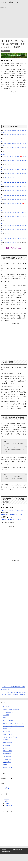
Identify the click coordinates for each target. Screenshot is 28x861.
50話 (13, 134)
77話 (10, 147)
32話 (10, 173)
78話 (13, 147)
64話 (23, 186)
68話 (13, 143)
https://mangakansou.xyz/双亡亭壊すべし (12, 519)
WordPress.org (8, 805)
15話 (15, 212)
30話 (5, 173)
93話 (3, 154)
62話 (20, 139)
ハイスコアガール (7, 734)
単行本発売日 (6, 745)
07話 (15, 160)
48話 (8, 134)
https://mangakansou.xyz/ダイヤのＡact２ (12, 510)
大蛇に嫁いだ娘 (7, 756)
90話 (20, 199)
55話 (23, 182)
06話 (13, 160)
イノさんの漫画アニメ (9, 2)
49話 (10, 134)
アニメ (4, 717)
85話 (8, 199)
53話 (20, 134)
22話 (8, 169)
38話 (8, 130)
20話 (5, 216)
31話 (8, 173)
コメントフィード (9, 803)
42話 (18, 130)
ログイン (6, 799)
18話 (23, 212)
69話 (15, 143)
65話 (5, 143)
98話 (15, 156)
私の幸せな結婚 (7, 759)
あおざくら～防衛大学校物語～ (11, 709)
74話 (3, 145)
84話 (5, 199)
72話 (23, 143)
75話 (5, 147)
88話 (15, 199)
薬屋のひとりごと (7, 767)
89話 (18, 199)
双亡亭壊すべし (7, 748)
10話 (23, 160)
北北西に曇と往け (7, 742)
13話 (10, 212)
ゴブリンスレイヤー (8, 720)
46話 (3, 132)
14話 (13, 212)
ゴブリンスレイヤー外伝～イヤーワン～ (13, 723)
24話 (13, 169)
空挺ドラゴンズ (7, 762)
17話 (20, 212)
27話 (20, 169)
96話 (10, 156)
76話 (8, 147)
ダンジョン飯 (6, 731)
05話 (10, 160)
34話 (15, 173)
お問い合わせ (8, 788)
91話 (23, 199)
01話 (23, 156)
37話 (5, 130)
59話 (13, 139)
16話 (18, 212)
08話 (18, 160)
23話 (10, 169)
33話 (13, 173)
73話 (23, 190)
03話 (5, 160)
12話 (8, 212)
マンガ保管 (6, 740)
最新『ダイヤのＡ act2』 (14, 248)
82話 (23, 147)
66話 (8, 143)
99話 (18, 156)
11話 (5, 212)
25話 (15, 169)
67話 (10, 143)
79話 (15, 147)
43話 (20, 130)
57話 (8, 139)
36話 (20, 173)
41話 (15, 130)
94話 (5, 156)
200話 (23, 203)
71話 (20, 143)
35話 (18, 173)
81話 (20, 147)
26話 (18, 169)
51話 (15, 134)
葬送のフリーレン (7, 764)
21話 (5, 169)
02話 (5, 208)
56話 (5, 139)
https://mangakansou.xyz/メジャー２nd (11, 514)
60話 (15, 139)
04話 (8, 160)
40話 (13, 130)
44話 (23, 130)
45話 (20, 177)
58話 (10, 139)
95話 (8, 156)
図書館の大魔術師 (7, 751)
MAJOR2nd (6, 706)
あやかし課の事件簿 (8, 712)
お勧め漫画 (6, 715)
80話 (18, 147)
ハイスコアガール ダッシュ (10, 737)
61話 (18, 139)
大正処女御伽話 (7, 753)
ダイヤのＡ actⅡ (6, 50)
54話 (23, 134)
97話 (13, 156)
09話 (20, 160)
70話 (18, 143)
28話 (23, 169)
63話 (23, 139)
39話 (10, 130)
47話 (5, 134)
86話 (10, 199)
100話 (21, 156)
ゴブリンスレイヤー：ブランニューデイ (13, 726)
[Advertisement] (14, 23)
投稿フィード (8, 801)
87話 (13, 199)
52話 (18, 134)
